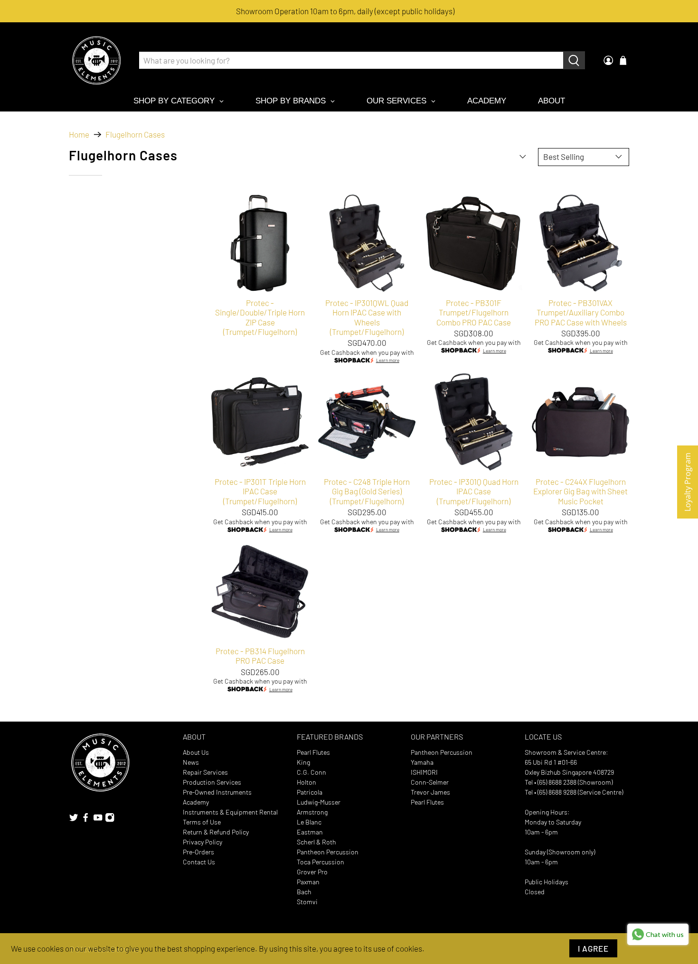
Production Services (212, 782)
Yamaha (422, 762)
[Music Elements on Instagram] (109, 820)
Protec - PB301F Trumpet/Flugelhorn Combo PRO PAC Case (473, 312)
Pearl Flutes (313, 752)
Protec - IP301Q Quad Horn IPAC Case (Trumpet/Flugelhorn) (474, 491)
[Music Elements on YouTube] (98, 820)
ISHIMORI (424, 772)
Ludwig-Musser (318, 802)
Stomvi (307, 902)
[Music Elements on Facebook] (85, 820)
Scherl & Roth (316, 842)
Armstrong (312, 812)
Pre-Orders (198, 852)
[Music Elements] (96, 60)
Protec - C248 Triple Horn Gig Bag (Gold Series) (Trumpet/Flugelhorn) (367, 491)
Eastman (310, 832)
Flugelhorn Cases (135, 134)
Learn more (387, 360)
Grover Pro (312, 872)
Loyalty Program (687, 482)
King (303, 762)
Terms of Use (202, 822)
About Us (196, 752)
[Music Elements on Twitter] (73, 820)
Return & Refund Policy (216, 832)
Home (79, 134)
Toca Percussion (320, 862)
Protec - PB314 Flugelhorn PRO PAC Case (260, 655)
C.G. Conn (311, 772)
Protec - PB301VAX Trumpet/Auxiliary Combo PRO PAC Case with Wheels (581, 312)
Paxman (308, 882)
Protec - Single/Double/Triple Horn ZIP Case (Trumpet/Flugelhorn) (260, 317)
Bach (304, 892)
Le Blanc (309, 822)
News (191, 762)
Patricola (309, 792)
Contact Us (199, 862)
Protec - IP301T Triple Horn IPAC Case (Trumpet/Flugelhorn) (260, 491)
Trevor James (430, 792)
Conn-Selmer (430, 782)
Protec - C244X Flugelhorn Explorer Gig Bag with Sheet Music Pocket (580, 491)
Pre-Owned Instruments (217, 792)
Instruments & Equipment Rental (230, 812)
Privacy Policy (202, 842)
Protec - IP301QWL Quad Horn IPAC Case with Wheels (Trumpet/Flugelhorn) (366, 317)
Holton (306, 782)
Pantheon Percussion (327, 852)
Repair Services (205, 772)
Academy (196, 802)
